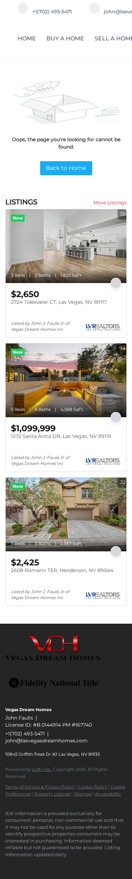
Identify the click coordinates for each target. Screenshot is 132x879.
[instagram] (36, 864)
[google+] (51, 864)
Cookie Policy (92, 786)
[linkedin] (22, 864)
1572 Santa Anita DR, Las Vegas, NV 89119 (61, 436)
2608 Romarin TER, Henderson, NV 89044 (62, 570)
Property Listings (52, 793)
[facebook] (8, 864)
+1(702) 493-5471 (25, 733)
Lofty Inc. (42, 769)
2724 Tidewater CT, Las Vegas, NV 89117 (59, 302)
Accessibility (108, 793)
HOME (27, 38)
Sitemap (83, 793)
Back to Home (66, 168)
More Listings (110, 202)
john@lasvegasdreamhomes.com (46, 740)
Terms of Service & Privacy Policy (40, 786)
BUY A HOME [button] (65, 38)
